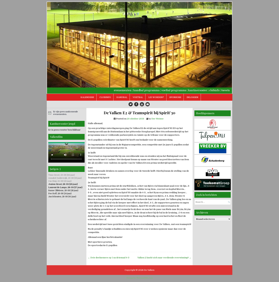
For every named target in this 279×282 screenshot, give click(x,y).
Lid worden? (156, 97)
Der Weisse (157, 118)
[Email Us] (147, 104)
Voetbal (138, 97)
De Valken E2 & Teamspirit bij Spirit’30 (139, 112)
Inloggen (192, 97)
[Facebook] (136, 104)
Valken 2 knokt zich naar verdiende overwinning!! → (164, 257)
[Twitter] (131, 104)
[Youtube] (142, 104)
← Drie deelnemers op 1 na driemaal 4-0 (108, 257)
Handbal (121, 97)
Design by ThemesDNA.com (139, 278)
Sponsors (175, 97)
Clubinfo (105, 97)
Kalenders (87, 97)
